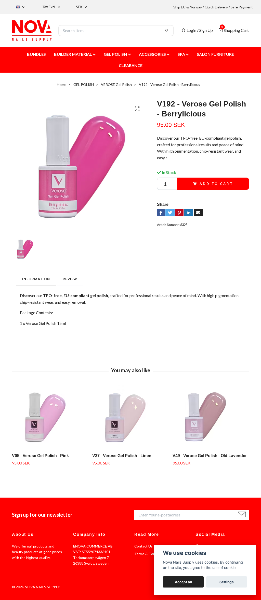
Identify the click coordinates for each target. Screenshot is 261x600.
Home (61, 84)
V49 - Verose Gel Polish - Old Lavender (210, 456)
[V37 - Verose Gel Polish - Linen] (130, 417)
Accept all (183, 582)
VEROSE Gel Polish (116, 84)
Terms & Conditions (150, 554)
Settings (226, 582)
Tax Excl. (49, 7)
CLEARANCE (130, 65)
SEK (79, 7)
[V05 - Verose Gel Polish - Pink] (50, 417)
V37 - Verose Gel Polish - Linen (121, 456)
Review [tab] (70, 279)
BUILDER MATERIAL (73, 54)
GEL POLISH (115, 54)
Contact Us (143, 546)
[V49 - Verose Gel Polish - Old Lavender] (211, 417)
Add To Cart (216, 184)
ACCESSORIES (152, 54)
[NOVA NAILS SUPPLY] (31, 30)
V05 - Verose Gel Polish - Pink (40, 456)
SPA (181, 54)
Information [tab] (36, 279)
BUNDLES (36, 54)
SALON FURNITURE (215, 54)
